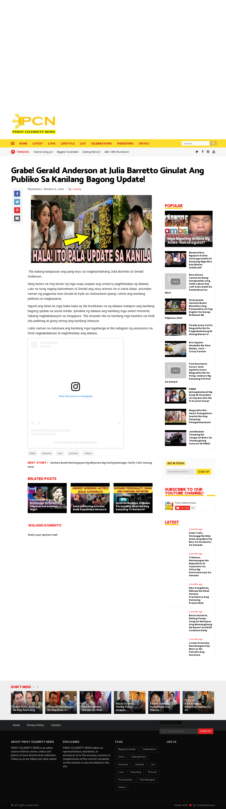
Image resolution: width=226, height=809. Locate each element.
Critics (144, 143)
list (153, 765)
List (83, 143)
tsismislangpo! (147, 780)
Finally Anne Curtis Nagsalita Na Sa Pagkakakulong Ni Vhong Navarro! (201, 330)
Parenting (125, 143)
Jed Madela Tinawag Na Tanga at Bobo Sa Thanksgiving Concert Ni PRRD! (200, 437)
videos (88, 453)
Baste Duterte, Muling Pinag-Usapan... (125, 706)
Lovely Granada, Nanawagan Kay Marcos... (160, 706)
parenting (135, 772)
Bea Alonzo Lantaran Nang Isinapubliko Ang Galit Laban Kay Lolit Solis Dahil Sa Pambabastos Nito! (188, 283)
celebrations (149, 749)
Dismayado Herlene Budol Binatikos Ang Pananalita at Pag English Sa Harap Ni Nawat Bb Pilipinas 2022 (189, 309)
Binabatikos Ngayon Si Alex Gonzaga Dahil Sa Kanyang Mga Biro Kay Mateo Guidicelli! (200, 260)
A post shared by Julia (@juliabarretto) (75, 442)
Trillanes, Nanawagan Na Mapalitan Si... (60, 708)
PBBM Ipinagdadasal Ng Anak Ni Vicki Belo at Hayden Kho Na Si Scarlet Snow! (200, 394)
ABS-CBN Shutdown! (117, 152)
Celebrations (101, 143)
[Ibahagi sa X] (17, 202)
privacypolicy (125, 780)
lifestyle (139, 765)
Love (51, 143)
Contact (56, 725)
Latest (37, 143)
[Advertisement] (35, 54)
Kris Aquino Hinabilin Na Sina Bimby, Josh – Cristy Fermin (199, 347)
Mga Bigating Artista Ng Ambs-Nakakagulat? (188, 241)
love (60, 453)
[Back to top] (217, 800)
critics (121, 757)
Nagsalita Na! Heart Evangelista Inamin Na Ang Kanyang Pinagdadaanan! (200, 416)
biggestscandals (127, 749)
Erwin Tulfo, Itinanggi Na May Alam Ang (26, 708)
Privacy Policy (35, 725)
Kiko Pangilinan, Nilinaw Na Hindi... (92, 708)
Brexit (32, 453)
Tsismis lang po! (43, 152)
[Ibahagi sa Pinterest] (17, 210)
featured (46, 453)
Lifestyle (68, 143)
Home (23, 143)
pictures (73, 453)
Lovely (77, 189)
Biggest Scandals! (68, 152)
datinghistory (138, 757)
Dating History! (91, 152)
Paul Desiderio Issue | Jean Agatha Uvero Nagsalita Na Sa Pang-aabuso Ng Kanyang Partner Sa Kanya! (188, 372)
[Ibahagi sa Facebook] (17, 194)
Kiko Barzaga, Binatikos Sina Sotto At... (198, 706)
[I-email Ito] (17, 219)
